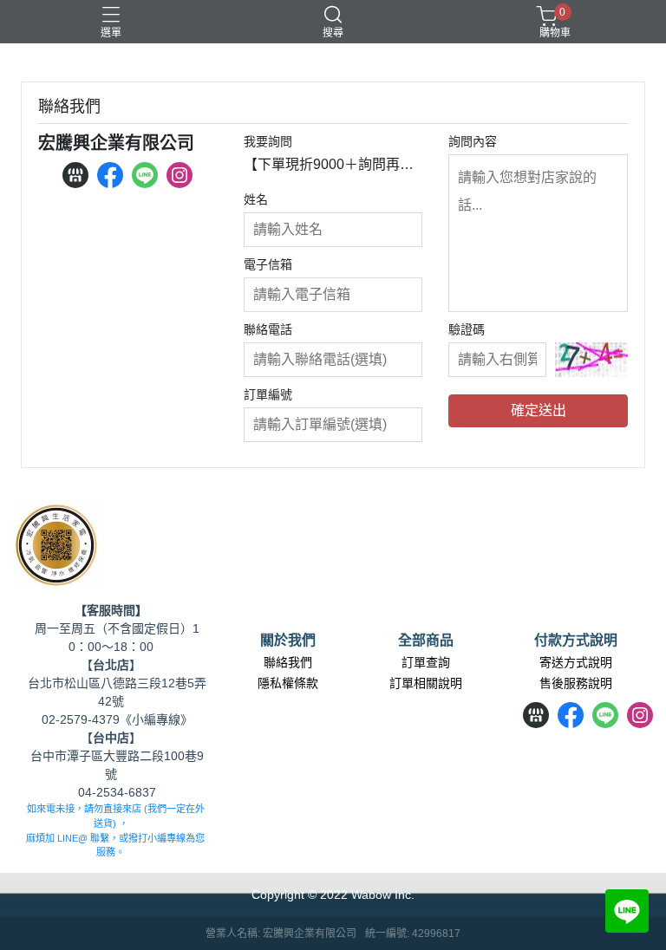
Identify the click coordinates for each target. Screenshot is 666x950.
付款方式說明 (575, 640)
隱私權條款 (288, 683)
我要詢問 (268, 141)
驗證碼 (466, 329)
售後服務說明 (575, 683)
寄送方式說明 (575, 662)
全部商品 (426, 640)
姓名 (256, 199)
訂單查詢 (426, 662)
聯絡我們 (288, 662)
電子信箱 (268, 264)
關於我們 (288, 640)
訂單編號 (268, 394)
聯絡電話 (268, 329)
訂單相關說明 (425, 683)
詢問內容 (472, 141)
